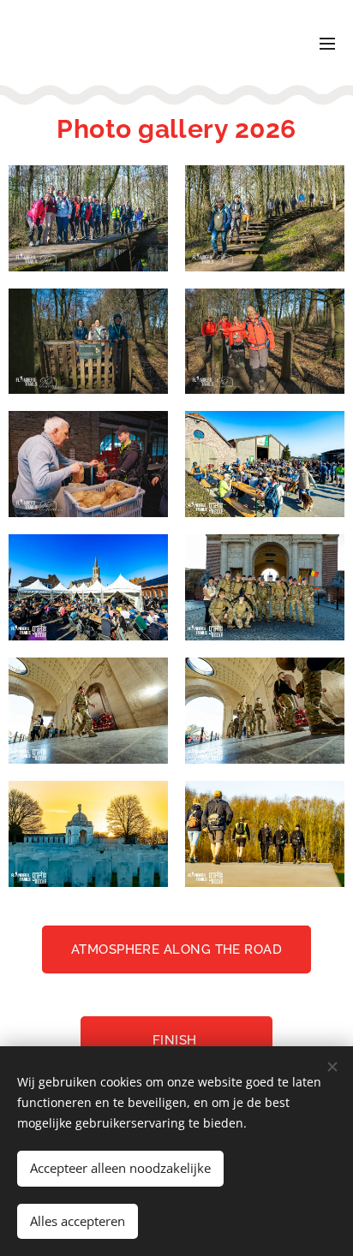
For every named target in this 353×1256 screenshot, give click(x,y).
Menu (327, 43)
